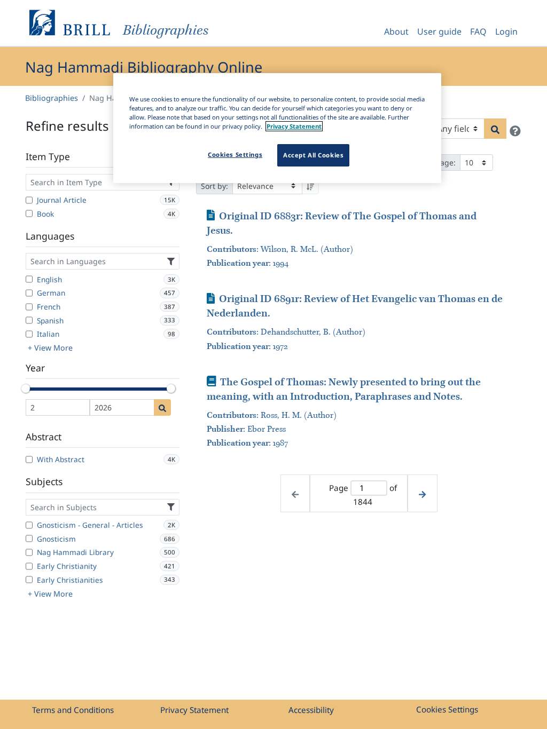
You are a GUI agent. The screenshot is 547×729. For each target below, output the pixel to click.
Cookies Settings (447, 709)
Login (506, 31)
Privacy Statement (194, 709)
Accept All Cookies (313, 155)
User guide (439, 31)
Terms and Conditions (73, 709)
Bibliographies (51, 98)
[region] (277, 128)
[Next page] (422, 493)
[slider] (25, 388)
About (396, 31)
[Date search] (162, 407)
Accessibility (311, 709)
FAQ (478, 31)
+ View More (50, 348)
